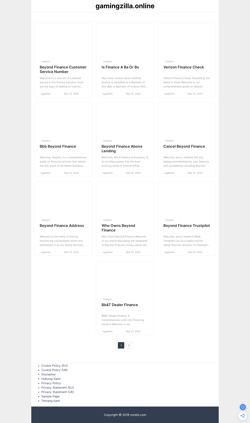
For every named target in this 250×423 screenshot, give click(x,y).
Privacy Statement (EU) (57, 387)
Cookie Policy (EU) (54, 365)
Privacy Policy (51, 383)
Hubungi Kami (51, 379)
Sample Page (50, 396)
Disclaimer (48, 374)
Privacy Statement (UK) (57, 392)
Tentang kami (50, 401)
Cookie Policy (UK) (54, 370)
